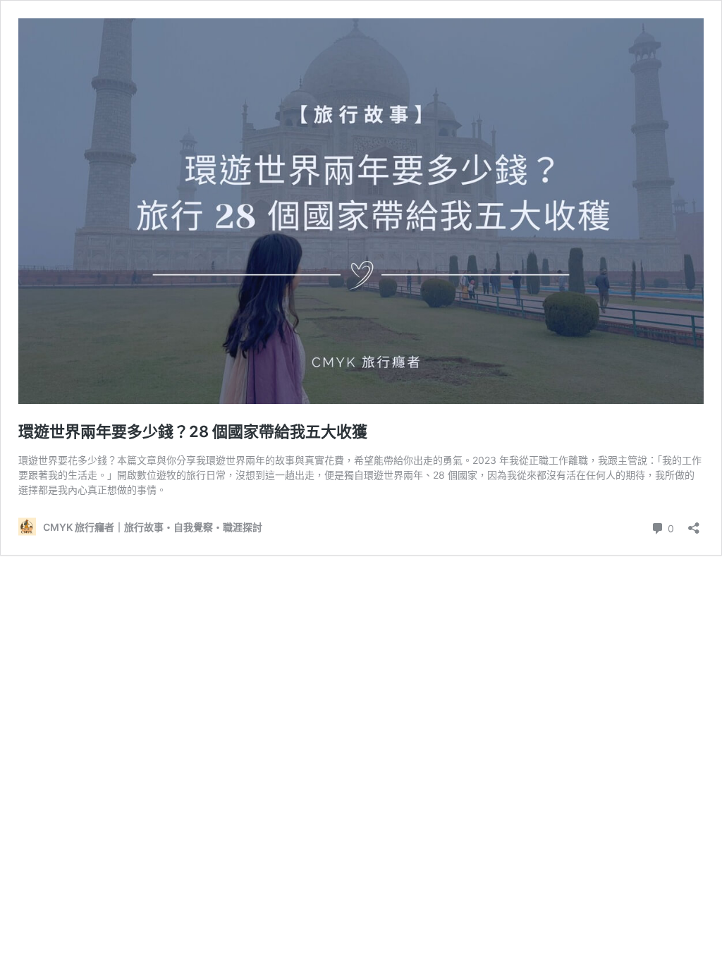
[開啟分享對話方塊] (694, 523)
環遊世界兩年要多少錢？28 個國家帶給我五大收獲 (192, 431)
